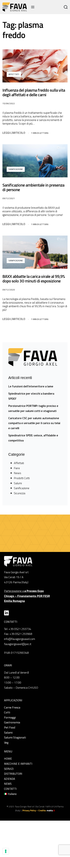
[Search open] (66, 7)
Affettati (13, 74)
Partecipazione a (27, 596)
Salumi (18, 483)
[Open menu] (33, 7)
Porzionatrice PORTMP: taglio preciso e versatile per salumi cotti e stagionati (33, 408)
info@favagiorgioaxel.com (19, 639)
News (17, 473)
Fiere (17, 468)
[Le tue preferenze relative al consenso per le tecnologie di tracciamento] (6, 851)
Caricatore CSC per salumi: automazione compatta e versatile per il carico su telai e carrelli (34, 423)
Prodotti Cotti (22, 478)
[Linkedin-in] (6, 612)
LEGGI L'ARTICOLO (13, 133)
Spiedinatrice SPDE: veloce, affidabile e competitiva (33, 438)
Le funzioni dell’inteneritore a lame (30, 386)
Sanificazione (15, 169)
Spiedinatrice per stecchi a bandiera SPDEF (31, 396)
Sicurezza (19, 493)
